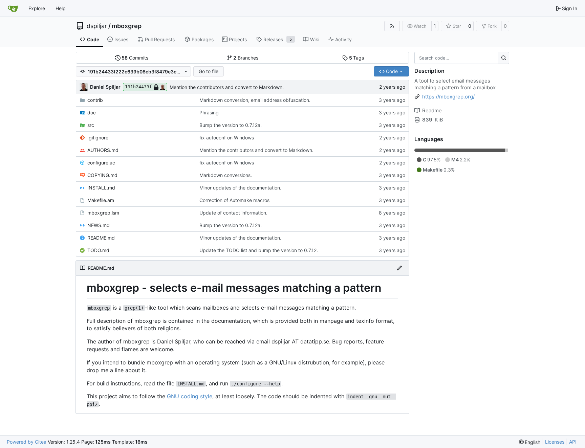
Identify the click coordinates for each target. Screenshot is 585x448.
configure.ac (101, 162)
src (90, 125)
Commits (135, 58)
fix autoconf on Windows (226, 137)
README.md (101, 238)
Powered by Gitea (26, 442)
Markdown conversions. (225, 175)
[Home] (12, 8)
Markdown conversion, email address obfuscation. (254, 100)
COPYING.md (102, 175)
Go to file (208, 71)
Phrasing (209, 112)
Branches (245, 58)
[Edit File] (399, 268)
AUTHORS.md (102, 150)
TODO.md (98, 250)
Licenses (554, 442)
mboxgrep (127, 26)
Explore (36, 8)
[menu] (530, 442)
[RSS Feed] (392, 26)
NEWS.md (98, 225)
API (573, 442)
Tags (356, 58)
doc (91, 112)
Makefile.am (100, 200)
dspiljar (97, 26)
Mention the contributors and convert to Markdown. (227, 87)
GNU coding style (189, 396)
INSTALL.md (101, 188)
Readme (432, 110)
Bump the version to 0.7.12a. (230, 125)
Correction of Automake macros (234, 200)
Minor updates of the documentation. (240, 188)
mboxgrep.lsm (103, 213)
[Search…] (503, 58)
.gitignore (97, 137)
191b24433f (138, 86)
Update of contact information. (233, 213)
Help (61, 8)
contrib (95, 100)
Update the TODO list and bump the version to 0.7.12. (258, 250)
